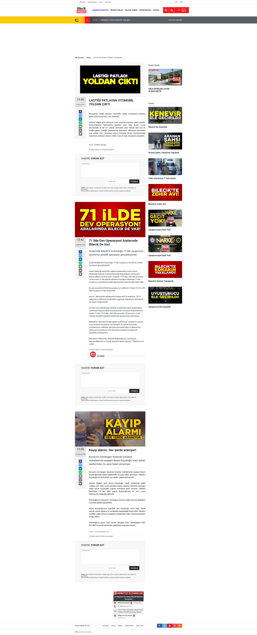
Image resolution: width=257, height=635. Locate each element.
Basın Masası (145, 10)
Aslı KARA (100, 356)
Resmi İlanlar (116, 10)
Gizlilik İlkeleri (129, 626)
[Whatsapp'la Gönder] (80, 122)
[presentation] (82, 20)
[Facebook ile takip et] (159, 626)
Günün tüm (175, 20)
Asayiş (156, 10)
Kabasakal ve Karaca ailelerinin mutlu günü (115, 20)
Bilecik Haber (131, 10)
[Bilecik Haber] (81, 10)
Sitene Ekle (108, 2)
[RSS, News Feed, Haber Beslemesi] (179, 626)
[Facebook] (80, 111)
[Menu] (166, 10)
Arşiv (101, 2)
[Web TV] (176, 2)
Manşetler (82, 2)
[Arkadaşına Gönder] (80, 126)
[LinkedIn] (80, 119)
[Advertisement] (128, 38)
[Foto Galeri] (181, 2)
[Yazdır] (80, 130)
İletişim (120, 626)
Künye (113, 626)
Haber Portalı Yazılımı (85, 632)
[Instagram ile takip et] (174, 626)
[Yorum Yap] (80, 133)
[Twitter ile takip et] (164, 626)
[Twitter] (80, 115)
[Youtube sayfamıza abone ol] (169, 626)
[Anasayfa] (76, 2)
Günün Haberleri (92, 2)
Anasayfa (80, 57)
